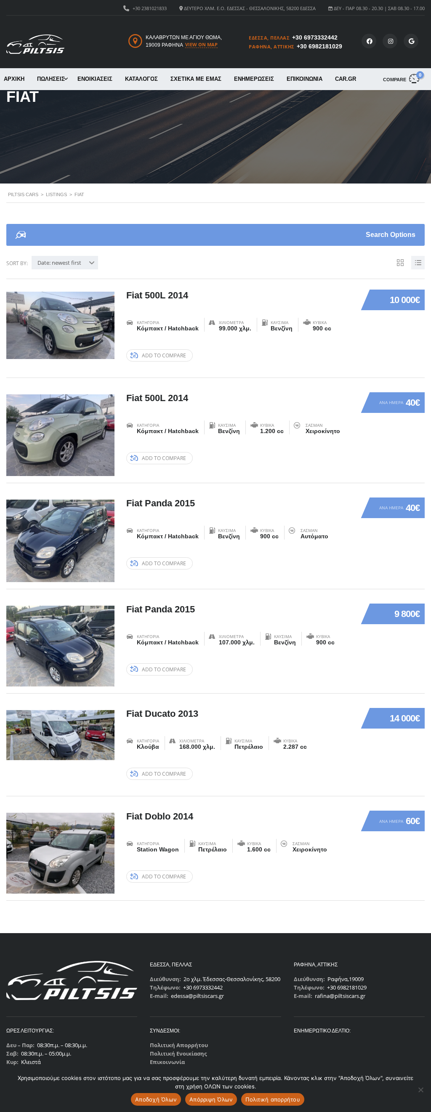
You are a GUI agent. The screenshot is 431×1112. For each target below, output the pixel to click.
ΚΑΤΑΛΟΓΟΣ (141, 79)
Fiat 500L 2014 (157, 295)
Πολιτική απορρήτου (272, 1099)
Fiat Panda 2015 (160, 503)
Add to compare (164, 355)
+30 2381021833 (150, 8)
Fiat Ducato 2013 (162, 713)
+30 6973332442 (315, 37)
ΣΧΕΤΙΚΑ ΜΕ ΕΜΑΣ (195, 79)
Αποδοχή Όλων (156, 1099)
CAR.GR (345, 79)
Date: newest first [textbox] (59, 262)
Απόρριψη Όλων (211, 1099)
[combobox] (65, 262)
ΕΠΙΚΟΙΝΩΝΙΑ (304, 79)
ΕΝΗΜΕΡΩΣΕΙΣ (254, 79)
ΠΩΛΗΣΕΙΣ (51, 79)
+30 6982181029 (319, 46)
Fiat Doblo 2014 (159, 816)
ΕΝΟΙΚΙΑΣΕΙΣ (94, 79)
